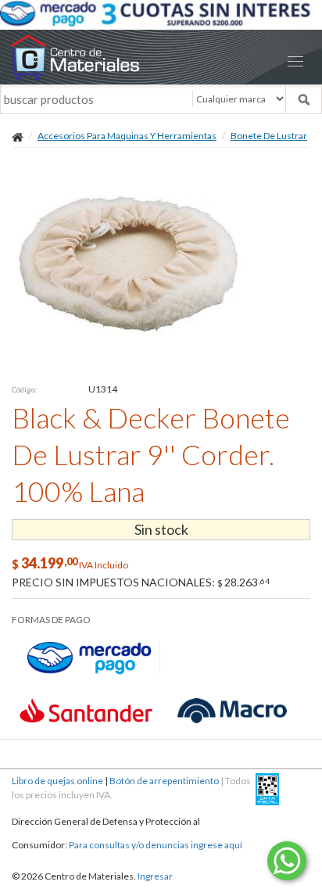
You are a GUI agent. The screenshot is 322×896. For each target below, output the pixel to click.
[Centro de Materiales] (161, 57)
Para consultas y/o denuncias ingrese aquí (155, 845)
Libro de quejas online (57, 781)
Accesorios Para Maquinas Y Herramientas (127, 136)
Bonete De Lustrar (269, 136)
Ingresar (155, 876)
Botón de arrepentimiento (164, 781)
